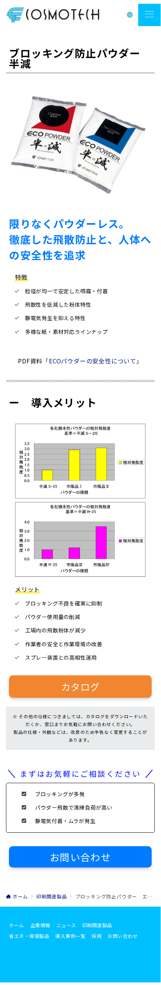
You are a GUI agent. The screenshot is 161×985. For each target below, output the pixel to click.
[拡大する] (139, 100)
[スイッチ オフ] (130, 15)
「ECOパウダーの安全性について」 (93, 360)
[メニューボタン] (149, 15)
